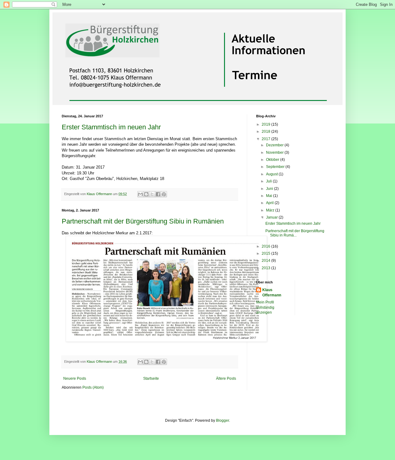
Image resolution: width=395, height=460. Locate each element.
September (275, 167)
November (275, 152)
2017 (266, 139)
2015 (266, 253)
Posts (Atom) (93, 387)
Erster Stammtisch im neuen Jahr (111, 127)
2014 (266, 260)
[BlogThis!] (146, 194)
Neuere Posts (74, 378)
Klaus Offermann (271, 292)
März (270, 210)
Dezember (275, 145)
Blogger (222, 420)
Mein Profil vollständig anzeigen (265, 307)
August (272, 174)
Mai (269, 196)
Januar (272, 217)
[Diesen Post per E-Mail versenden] (140, 194)
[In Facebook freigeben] (158, 194)
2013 (266, 268)
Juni (270, 188)
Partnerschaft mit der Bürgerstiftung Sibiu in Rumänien (143, 221)
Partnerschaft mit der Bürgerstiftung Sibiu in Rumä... (294, 233)
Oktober (273, 159)
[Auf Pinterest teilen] (164, 194)
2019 (266, 124)
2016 (266, 246)
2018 (266, 131)
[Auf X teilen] (152, 194)
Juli (269, 181)
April (270, 203)
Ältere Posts (226, 378)
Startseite (151, 378)
